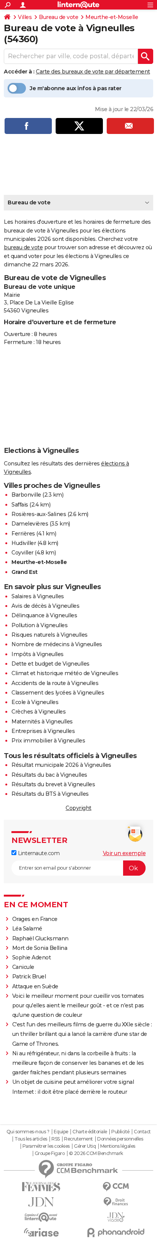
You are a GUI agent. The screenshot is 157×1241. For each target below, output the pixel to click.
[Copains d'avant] (41, 1217)
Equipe (61, 1131)
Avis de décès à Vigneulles (45, 605)
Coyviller (22, 552)
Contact (142, 1131)
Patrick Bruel (29, 976)
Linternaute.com (37, 853)
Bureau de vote (58, 17)
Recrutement (78, 1139)
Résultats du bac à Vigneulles (49, 774)
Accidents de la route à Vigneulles (54, 683)
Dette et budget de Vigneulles (50, 663)
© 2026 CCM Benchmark (96, 1153)
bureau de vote (23, 247)
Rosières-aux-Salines (38, 514)
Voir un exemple (124, 853)
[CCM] (115, 1187)
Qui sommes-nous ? (28, 1131)
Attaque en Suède (35, 986)
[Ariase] (41, 1232)
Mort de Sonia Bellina (39, 948)
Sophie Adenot (31, 957)
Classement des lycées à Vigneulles (57, 692)
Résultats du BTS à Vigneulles (50, 793)
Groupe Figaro (50, 1153)
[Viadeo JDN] (115, 1217)
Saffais (19, 504)
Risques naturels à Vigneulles (49, 634)
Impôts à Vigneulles (37, 654)
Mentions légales (117, 1146)
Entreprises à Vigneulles (43, 731)
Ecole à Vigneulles (34, 702)
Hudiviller (23, 543)
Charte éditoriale (89, 1131)
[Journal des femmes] (41, 1187)
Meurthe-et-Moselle (111, 17)
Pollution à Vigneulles (39, 625)
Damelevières (29, 523)
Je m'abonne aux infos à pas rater (76, 88)
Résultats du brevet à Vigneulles (53, 784)
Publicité (120, 1131)
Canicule (23, 967)
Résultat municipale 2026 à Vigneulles (61, 764)
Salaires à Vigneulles (37, 596)
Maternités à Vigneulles (42, 721)
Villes (25, 17)
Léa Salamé (27, 928)
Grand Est (24, 572)
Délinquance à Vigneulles (44, 615)
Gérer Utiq (85, 1146)
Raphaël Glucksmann (40, 938)
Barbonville (26, 494)
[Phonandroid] (115, 1232)
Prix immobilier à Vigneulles (48, 740)
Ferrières (23, 533)
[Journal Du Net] (41, 1202)
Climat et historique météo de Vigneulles (64, 673)
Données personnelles (120, 1139)
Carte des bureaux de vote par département (93, 71)
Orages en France (35, 919)
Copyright (78, 807)
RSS (55, 1139)
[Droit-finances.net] (115, 1202)
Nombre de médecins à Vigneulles (56, 644)
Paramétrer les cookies (46, 1146)
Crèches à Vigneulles (38, 711)
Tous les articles (30, 1139)
